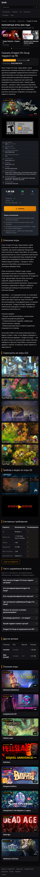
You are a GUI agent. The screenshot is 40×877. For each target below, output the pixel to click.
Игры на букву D (31, 174)
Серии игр (19, 869)
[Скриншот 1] (20, 366)
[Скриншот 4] (20, 433)
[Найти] (36, 7)
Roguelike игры (21, 174)
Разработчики (28, 869)
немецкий (32, 178)
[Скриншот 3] (20, 410)
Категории (27, 12)
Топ (21, 12)
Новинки (15, 12)
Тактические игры (26, 172)
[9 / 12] (23, 48)
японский (21, 179)
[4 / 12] (16, 48)
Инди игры (21, 21)
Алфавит (18, 871)
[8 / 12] (22, 48)
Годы (12, 15)
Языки (11, 871)
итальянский (24, 178)
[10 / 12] (25, 48)
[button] (20, 581)
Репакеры (5, 15)
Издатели (5, 871)
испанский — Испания (11, 179)
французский (16, 178)
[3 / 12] (14, 48)
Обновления (6, 12)
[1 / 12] (11, 48)
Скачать (21, 209)
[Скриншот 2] (20, 388)
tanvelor (7, 168)
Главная (4, 21)
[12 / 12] (28, 48)
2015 (35, 114)
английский (8, 178)
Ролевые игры (16, 172)
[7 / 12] (20, 48)
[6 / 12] (19, 48)
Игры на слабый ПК (11, 562)
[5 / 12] (17, 48)
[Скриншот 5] (20, 455)
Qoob (4, 2)
